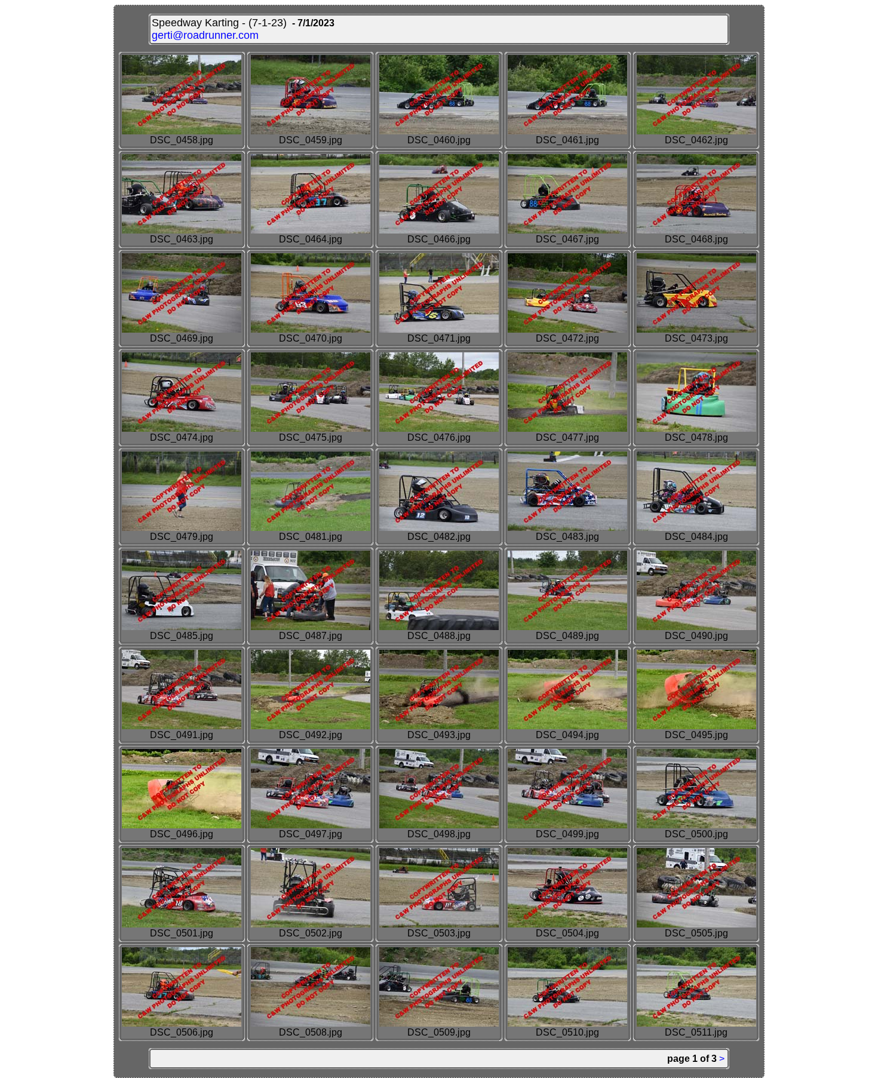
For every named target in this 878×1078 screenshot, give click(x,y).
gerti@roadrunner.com (205, 35)
